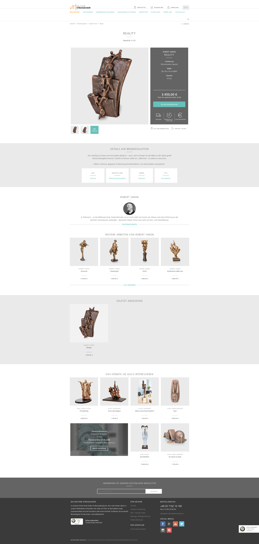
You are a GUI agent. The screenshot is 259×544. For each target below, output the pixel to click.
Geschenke (88, 12)
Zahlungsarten (180, 119)
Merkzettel (141, 7)
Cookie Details (105, 540)
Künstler (143, 12)
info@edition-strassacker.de (171, 513)
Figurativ (141, 178)
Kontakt (133, 506)
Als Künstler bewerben (138, 529)
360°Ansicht (94, 130)
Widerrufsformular (137, 520)
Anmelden (174, 7)
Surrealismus (166, 178)
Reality (101, 23)
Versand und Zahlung (138, 509)
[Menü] (82, 519)
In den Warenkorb (169, 104)
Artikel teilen (180, 128)
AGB (123, 540)
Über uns (167, 12)
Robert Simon (93, 23)
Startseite (72, 23)
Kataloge (155, 12)
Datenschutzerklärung (93, 540)
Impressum (129, 540)
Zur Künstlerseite (129, 224)
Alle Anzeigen (129, 285)
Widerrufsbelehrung (115, 540)
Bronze (93, 178)
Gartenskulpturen (127, 12)
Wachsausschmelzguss (117, 178)
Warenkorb (158, 7)
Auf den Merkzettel (161, 128)
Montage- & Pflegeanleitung (140, 516)
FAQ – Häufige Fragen (138, 513)
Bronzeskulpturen (105, 12)
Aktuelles (180, 12)
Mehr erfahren (99, 448)
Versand (158, 119)
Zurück (186, 24)
